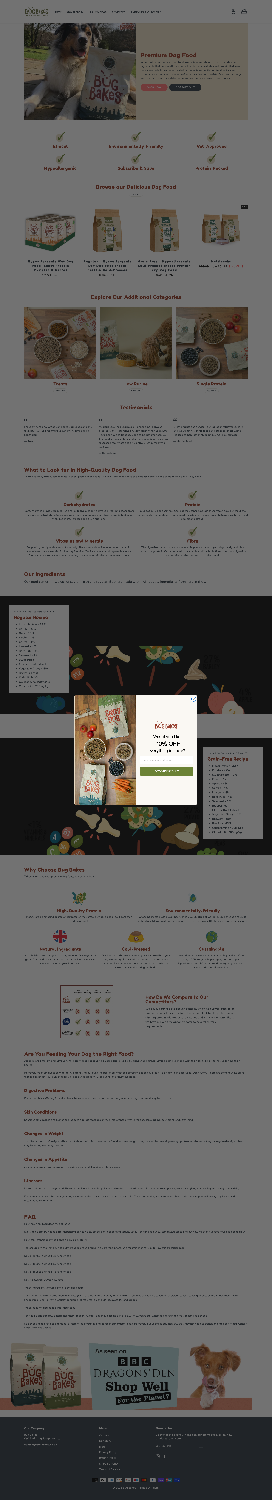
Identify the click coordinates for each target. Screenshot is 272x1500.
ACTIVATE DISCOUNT (167, 771)
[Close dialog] (193, 699)
